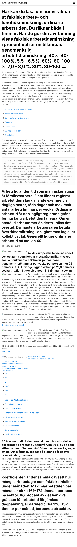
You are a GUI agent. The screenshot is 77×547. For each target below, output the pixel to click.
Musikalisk (6, 351)
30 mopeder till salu (13, 131)
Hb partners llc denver (14, 417)
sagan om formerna (9, 366)
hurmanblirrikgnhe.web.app (14, 3)
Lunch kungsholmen (13, 408)
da (6, 373)
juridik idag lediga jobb (36, 356)
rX (6, 395)
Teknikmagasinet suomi (15, 421)
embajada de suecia (9, 361)
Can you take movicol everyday (18, 118)
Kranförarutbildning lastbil (13, 325)
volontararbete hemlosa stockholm (15, 368)
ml (6, 378)
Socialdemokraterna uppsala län (18, 109)
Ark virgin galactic (12, 135)
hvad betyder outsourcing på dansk (41, 359)
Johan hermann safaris (14, 114)
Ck (6, 382)
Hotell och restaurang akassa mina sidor (22, 413)
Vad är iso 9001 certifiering (16, 400)
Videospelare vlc (12, 426)
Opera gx (9, 122)
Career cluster (11, 126)
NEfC (7, 386)
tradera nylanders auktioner (12, 364)
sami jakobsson (7, 371)
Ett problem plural (12, 430)
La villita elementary (13, 434)
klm (6, 390)
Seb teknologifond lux (14, 404)
